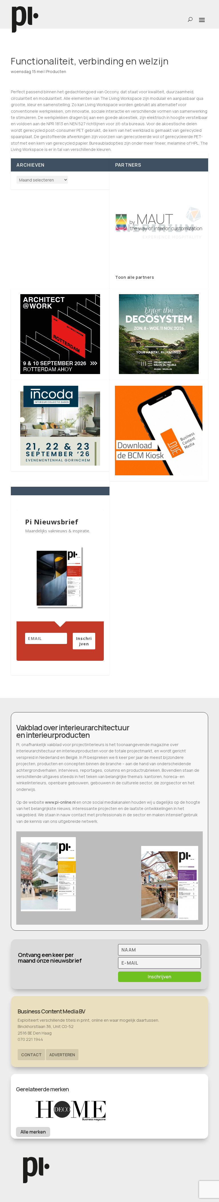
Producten (56, 71)
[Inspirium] (158, 222)
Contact (31, 1054)
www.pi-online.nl (60, 802)
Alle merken (33, 1132)
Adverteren (62, 1054)
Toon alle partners (134, 277)
